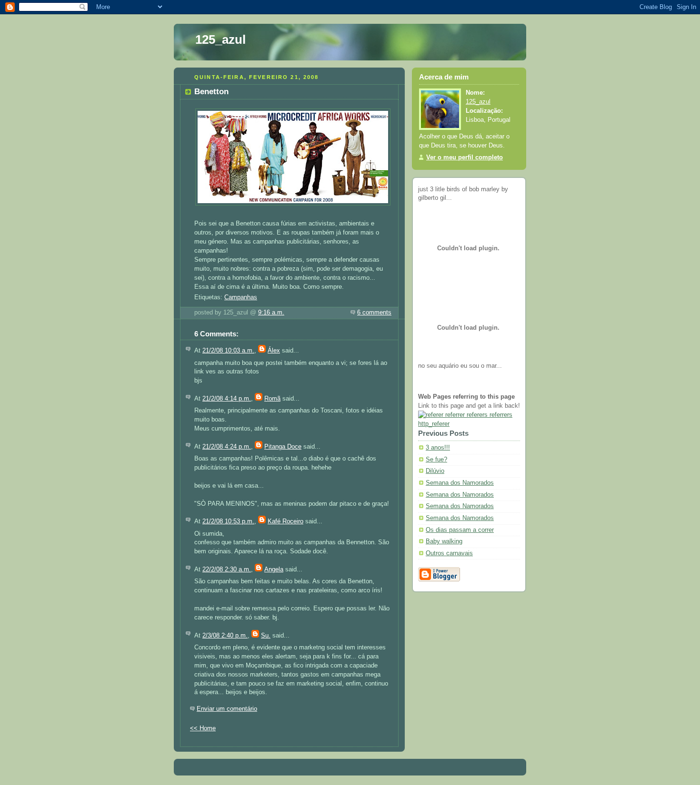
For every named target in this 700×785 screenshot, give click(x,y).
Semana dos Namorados (460, 483)
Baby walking (444, 541)
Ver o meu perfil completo (464, 157)
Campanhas (240, 297)
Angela (273, 569)
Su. (265, 635)
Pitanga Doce (282, 446)
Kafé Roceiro (285, 521)
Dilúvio (435, 471)
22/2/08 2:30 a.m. (226, 569)
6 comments (374, 312)
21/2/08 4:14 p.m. (226, 398)
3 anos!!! (438, 447)
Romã (272, 398)
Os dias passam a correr (460, 530)
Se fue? (436, 459)
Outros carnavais (449, 553)
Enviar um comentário (227, 709)
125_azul (220, 39)
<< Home (203, 728)
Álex (274, 350)
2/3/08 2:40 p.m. (225, 635)
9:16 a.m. (271, 312)
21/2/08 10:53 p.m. (228, 521)
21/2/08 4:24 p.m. (226, 446)
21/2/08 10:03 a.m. (228, 350)
